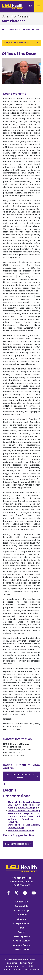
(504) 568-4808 (21, 885)
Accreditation (12, 966)
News (21, 927)
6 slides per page (26, 807)
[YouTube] (34, 893)
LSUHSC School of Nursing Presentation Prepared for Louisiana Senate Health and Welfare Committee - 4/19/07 (24, 816)
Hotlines (18, 969)
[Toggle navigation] (38, 43)
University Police (21, 936)
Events (21, 932)
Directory (22, 914)
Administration (14, 21)
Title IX (7, 969)
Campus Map (21, 910)
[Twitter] (16, 893)
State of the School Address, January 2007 (24, 826)
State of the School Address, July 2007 (24, 803)
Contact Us (21, 901)
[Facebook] (8, 893)
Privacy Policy (26, 963)
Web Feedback (32, 969)
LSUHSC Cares (21, 949)
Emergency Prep (21, 923)
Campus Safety (21, 945)
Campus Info (21, 905)
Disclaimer (12, 963)
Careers (21, 919)
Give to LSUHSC (21, 940)
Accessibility (28, 966)
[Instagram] (25, 893)
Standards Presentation (20, 830)
